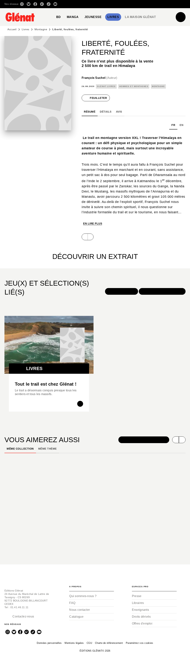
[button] (133, 4)
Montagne (41, 29)
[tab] (58, 17)
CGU (89, 643)
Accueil (12, 29)
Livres (25, 29)
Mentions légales (74, 643)
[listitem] (22, 4)
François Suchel (99, 77)
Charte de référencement (109, 643)
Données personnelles (49, 643)
